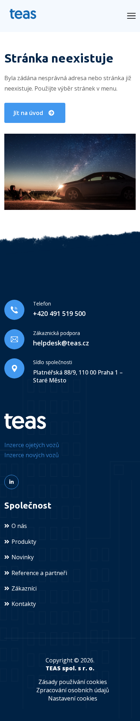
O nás (19, 526)
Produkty (23, 542)
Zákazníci (24, 588)
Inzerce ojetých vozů (31, 445)
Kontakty (23, 604)
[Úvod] (25, 420)
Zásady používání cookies (72, 682)
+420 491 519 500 (59, 313)
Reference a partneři (39, 573)
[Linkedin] (11, 482)
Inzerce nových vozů (31, 455)
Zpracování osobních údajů (72, 690)
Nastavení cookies (72, 698)
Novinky (22, 557)
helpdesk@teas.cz (61, 343)
